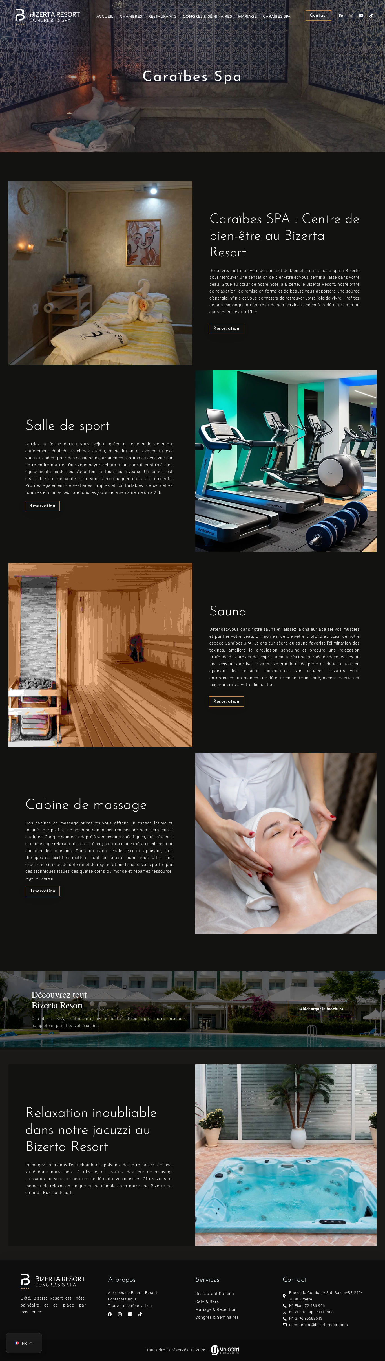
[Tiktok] (371, 15)
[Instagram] (351, 15)
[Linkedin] (361, 15)
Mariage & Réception (216, 1309)
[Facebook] (341, 15)
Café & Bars (207, 1301)
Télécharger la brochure (321, 1009)
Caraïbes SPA (277, 17)
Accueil (105, 17)
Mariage (247, 17)
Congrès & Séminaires (207, 17)
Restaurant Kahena (214, 1293)
